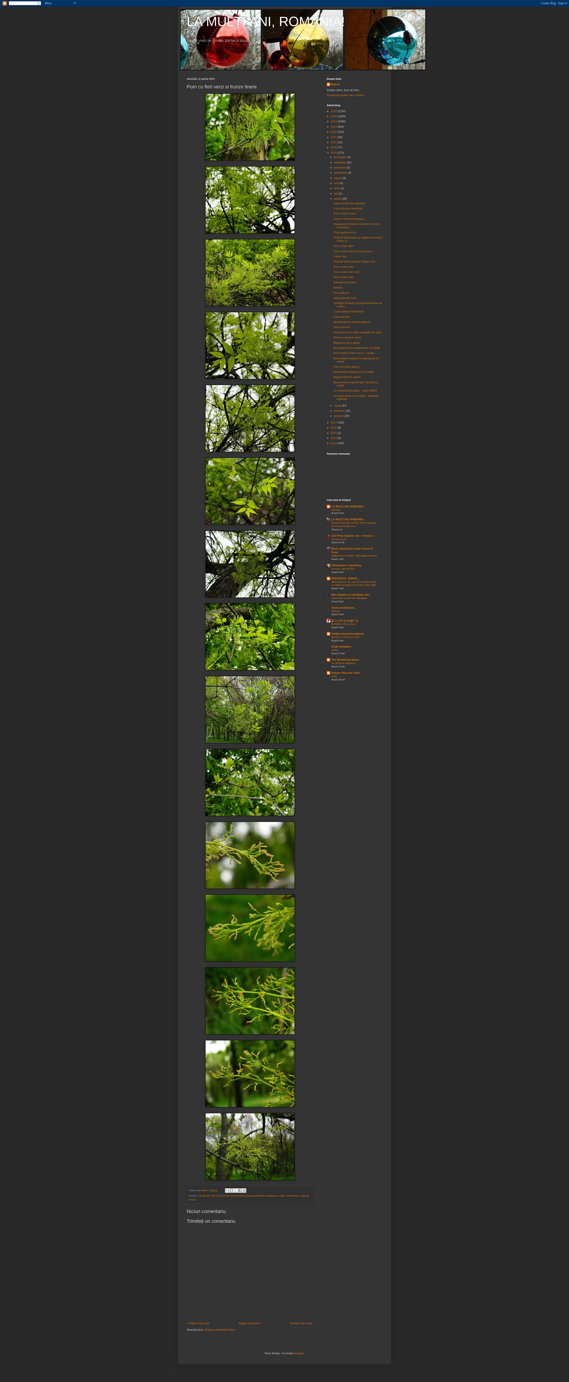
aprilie (338, 198)
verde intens (292, 1195)
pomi (248, 1195)
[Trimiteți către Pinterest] (244, 1190)
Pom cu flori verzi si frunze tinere (353, 251)
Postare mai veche (301, 1323)
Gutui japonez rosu (344, 298)
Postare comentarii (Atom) (219, 1329)
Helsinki (335, 611)
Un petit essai (338, 539)
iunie (337, 188)
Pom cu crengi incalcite (347, 337)
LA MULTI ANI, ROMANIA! (347, 506)
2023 (334, 126)
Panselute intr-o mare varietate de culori (357, 332)
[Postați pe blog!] (231, 1190)
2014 (334, 438)
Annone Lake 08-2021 (343, 568)
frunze (226, 1195)
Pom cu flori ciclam (344, 213)
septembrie (341, 172)
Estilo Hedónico (341, 646)
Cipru (334, 676)
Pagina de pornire (249, 1323)
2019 (334, 147)
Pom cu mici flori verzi (346, 272)
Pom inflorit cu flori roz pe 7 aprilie (353, 353)
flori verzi (216, 1195)
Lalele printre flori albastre (349, 203)
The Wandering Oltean (345, 659)
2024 (334, 121)
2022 (334, 131)
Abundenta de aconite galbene (352, 322)
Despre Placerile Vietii (345, 672)
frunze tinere (237, 1195)
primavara (271, 1195)
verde (281, 1195)
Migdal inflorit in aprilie (347, 377)
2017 (334, 422)
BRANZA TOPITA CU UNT (345, 637)
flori (208, 1195)
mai (336, 193)
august (338, 178)
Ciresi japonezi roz (344, 232)
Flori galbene (341, 292)
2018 (334, 152)
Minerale (336, 510)
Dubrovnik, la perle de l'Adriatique (349, 598)
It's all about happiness (343, 663)
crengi (201, 1195)
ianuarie (339, 416)
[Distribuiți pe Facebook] (240, 1190)
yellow (334, 650)
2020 (334, 142)
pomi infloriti (258, 1195)
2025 (334, 116)
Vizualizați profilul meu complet (345, 95)
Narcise (338, 287)
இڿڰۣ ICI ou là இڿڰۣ (344, 620)
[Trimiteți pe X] (235, 1190)
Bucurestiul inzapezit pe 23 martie (353, 372)
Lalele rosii (340, 256)
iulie (337, 183)
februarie (339, 410)
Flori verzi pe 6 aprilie (346, 366)
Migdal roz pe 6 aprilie (346, 342)
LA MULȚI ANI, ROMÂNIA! (266, 21)
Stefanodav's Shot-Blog (346, 565)
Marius (335, 84)
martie (338, 405)
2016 (334, 427)
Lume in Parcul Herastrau (348, 219)
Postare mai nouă (198, 1323)
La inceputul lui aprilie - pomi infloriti (355, 390)
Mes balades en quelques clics (350, 594)
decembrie (340, 157)
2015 (334, 433)
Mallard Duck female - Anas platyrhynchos (354, 555)
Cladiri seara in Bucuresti (348, 311)
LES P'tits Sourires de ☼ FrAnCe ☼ (353, 535)
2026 (334, 111)
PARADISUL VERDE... (345, 578)
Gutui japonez (341, 327)
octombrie (340, 167)
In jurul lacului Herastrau (348, 208)
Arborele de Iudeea (345, 282)
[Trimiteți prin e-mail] (227, 1190)
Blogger (299, 1353)
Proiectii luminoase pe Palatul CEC (354, 261)
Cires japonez (341, 316)
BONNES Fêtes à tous (343, 624)
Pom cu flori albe (343, 246)
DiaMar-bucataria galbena (347, 633)
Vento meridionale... (343, 607)
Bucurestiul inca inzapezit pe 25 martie (356, 348)
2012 (334, 443)
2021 (334, 137)
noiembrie (340, 162)
